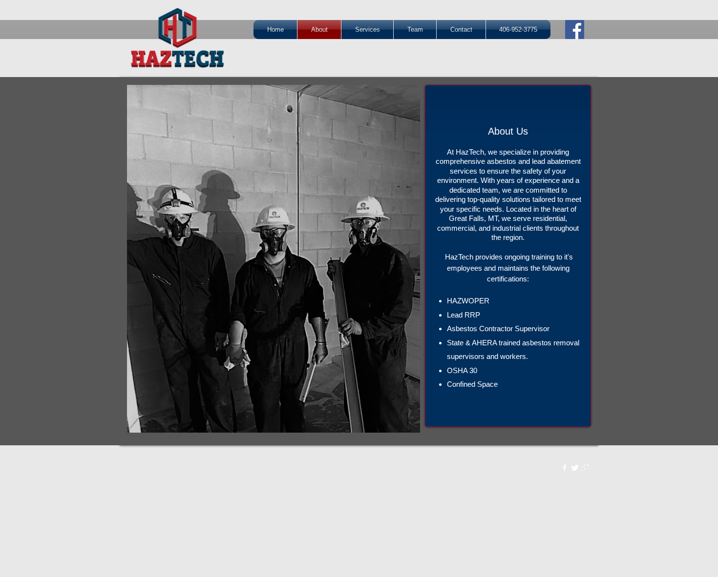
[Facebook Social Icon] (574, 29)
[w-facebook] (564, 467)
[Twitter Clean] (574, 467)
